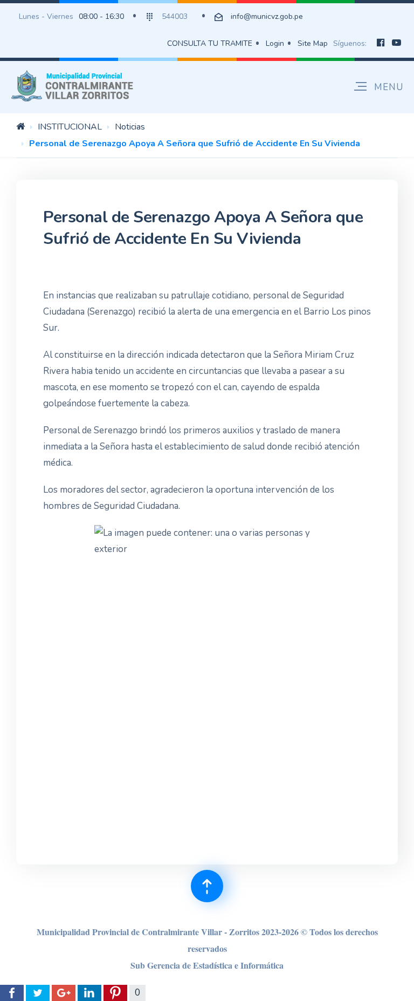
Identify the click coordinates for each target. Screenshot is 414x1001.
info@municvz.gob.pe (267, 16)
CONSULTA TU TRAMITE (209, 43)
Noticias (130, 126)
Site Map (313, 43)
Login (275, 43)
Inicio (20, 126)
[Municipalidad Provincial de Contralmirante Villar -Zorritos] (74, 85)
